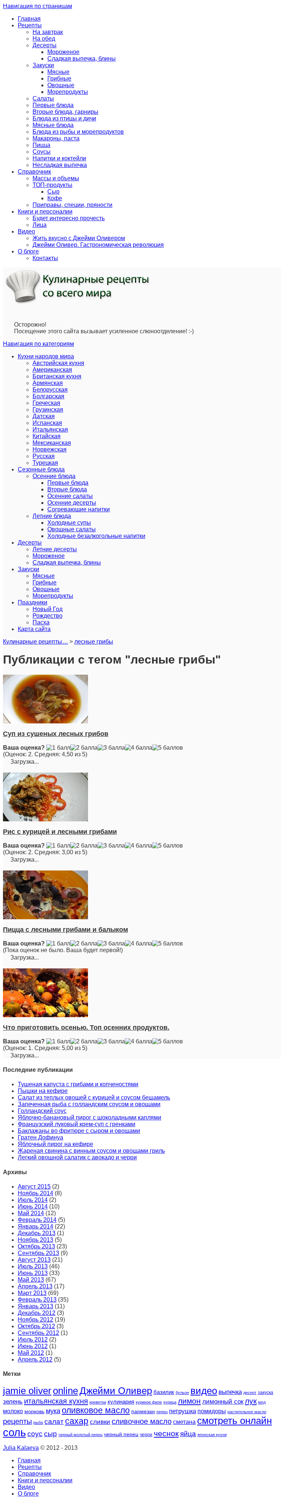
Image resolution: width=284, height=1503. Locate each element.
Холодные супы (69, 522)
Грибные (59, 78)
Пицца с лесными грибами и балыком (65, 929)
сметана (184, 1422)
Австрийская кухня (58, 363)
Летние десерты (55, 549)
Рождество (47, 616)
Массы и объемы (56, 178)
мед (262, 1402)
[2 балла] (84, 747)
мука (53, 1411)
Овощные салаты (71, 529)
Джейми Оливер (116, 1390)
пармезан (143, 1411)
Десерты (45, 45)
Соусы (42, 152)
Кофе (54, 198)
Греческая (46, 403)
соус (35, 1434)
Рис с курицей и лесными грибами (60, 831)
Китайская (47, 436)
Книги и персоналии (45, 211)
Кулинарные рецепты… (35, 641)
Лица (40, 225)
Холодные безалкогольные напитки (96, 536)
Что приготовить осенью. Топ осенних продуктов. (86, 1027)
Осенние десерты (71, 503)
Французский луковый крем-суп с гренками (76, 1124)
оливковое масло (96, 1410)
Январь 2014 (35, 1226)
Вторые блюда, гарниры (65, 112)
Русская (44, 456)
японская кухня (212, 1434)
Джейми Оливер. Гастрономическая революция (98, 245)
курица (169, 1402)
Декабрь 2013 (36, 1233)
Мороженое (63, 52)
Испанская (47, 423)
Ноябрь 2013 (35, 1240)
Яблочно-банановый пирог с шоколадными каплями (89, 1117)
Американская (52, 370)
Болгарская (48, 396)
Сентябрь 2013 (38, 1253)
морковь (34, 1411)
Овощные (60, 85)
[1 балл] (58, 747)
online (65, 1391)
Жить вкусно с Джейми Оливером (79, 238)
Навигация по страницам (37, 6)
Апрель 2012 (35, 1359)
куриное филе (149, 1402)
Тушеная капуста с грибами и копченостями (78, 1084)
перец (162, 1412)
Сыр (53, 191)
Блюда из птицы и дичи (64, 118)
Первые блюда (53, 105)
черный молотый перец (80, 1434)
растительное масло (246, 1412)
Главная (29, 19)
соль (14, 1432)
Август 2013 (34, 1260)
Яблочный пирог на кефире (55, 1144)
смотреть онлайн (234, 1420)
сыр (50, 1434)
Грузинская (48, 409)
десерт (249, 1392)
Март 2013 (32, 1293)
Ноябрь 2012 (35, 1319)
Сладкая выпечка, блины (81, 58)
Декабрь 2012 (36, 1313)
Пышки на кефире (43, 1091)
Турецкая (45, 463)
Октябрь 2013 (36, 1246)
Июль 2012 (33, 1339)
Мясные (58, 72)
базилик (163, 1392)
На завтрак (48, 32)
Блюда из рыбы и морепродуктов (78, 132)
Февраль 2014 (37, 1220)
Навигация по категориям (38, 344)
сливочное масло (142, 1421)
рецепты (17, 1421)
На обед (44, 38)
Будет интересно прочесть (69, 218)
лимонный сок (222, 1401)
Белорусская (50, 389)
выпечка (230, 1391)
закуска (265, 1392)
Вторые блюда (67, 489)
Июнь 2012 (33, 1346)
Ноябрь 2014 (35, 1193)
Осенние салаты (70, 496)
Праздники (32, 602)
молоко (13, 1411)
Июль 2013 (33, 1266)
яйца (188, 1434)
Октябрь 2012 (36, 1326)
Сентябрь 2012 (38, 1333)
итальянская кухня (56, 1401)
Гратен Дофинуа (40, 1137)
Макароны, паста (56, 138)
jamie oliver (27, 1391)
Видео (26, 231)
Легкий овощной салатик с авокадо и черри (77, 1157)
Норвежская (50, 449)
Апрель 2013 (35, 1286)
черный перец (121, 1434)
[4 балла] (138, 747)
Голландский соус (42, 1111)
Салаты (43, 98)
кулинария (121, 1402)
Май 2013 (31, 1280)
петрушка (182, 1411)
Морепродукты (67, 92)
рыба (38, 1422)
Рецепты (30, 25)
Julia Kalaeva (21, 1448)
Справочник (34, 171)
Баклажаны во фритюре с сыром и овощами (79, 1131)
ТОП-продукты (52, 185)
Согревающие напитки (78, 509)
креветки (97, 1402)
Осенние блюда (54, 476)
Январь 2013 (35, 1306)
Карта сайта (34, 629)
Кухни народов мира (46, 356)
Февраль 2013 (37, 1299)
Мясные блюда (53, 125)
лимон (189, 1401)
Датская (44, 416)
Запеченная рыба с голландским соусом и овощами (89, 1104)
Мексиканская (52, 443)
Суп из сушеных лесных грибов (55, 733)
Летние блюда (52, 516)
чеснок (166, 1433)
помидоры (211, 1411)
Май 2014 (31, 1213)
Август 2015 (34, 1186)
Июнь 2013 (33, 1273)
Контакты (45, 258)
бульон (182, 1392)
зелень (13, 1401)
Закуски (43, 65)
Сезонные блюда (41, 469)
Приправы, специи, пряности (72, 205)
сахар (76, 1421)
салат (54, 1421)
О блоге (28, 251)
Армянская (48, 383)
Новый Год (47, 609)
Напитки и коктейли (59, 158)
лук (251, 1401)
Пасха (41, 622)
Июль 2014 (33, 1200)
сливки (100, 1421)
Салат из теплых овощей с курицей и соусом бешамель (94, 1097)
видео (203, 1391)
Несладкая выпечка (60, 165)
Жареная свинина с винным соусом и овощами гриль (91, 1151)
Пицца (41, 145)
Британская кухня (57, 376)
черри (146, 1434)
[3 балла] (111, 747)
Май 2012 (31, 1353)
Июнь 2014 (33, 1206)
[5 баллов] (167, 747)
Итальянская (50, 429)
